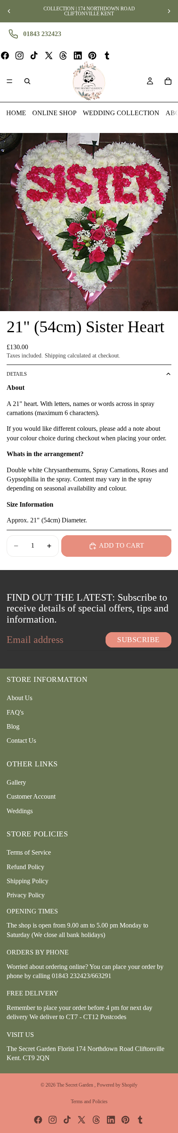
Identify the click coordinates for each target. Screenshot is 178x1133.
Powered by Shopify (117, 1085)
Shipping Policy (27, 880)
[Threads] (63, 55)
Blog (13, 726)
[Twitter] (49, 55)
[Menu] (9, 81)
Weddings (20, 810)
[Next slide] (169, 11)
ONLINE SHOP (54, 112)
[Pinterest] (92, 55)
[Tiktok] (34, 55)
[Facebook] (5, 55)
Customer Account (31, 796)
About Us (19, 697)
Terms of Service (29, 852)
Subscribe (138, 639)
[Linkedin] (78, 55)
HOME (16, 112)
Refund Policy (25, 866)
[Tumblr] (107, 55)
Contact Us (21, 740)
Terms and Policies (89, 1101)
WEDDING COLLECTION (121, 112)
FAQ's (15, 711)
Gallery (16, 781)
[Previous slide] (9, 11)
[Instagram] (19, 55)
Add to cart (121, 545)
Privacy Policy (26, 895)
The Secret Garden (75, 1085)
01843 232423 (42, 33)
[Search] (27, 81)
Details (17, 374)
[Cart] (168, 81)
